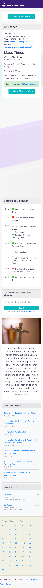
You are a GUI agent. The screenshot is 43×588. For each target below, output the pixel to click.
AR (23, 525)
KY (16, 539)
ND (30, 552)
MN (23, 543)
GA (3, 534)
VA (9, 565)
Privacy (9, 584)
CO (3, 530)
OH (3, 556)
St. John (7, 495)
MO (3, 547)
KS (9, 539)
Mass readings (29, 84)
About (28, 579)
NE (16, 547)
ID (16, 534)
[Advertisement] (21, 122)
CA (30, 525)
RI (29, 556)
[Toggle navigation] (38, 4)
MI (16, 543)
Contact (34, 579)
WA (16, 565)
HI (9, 534)
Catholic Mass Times (15, 6)
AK (9, 525)
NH (30, 547)
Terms (2, 584)
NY (16, 552)
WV (23, 565)
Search (21, 308)
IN (30, 534)
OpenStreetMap (29, 311)
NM (9, 552)
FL (30, 530)
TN (16, 561)
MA (9, 543)
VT (3, 565)
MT (9, 547)
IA (2, 539)
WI (30, 565)
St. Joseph (8, 505)
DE (16, 530)
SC (3, 561)
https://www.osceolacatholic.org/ (18, 47)
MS (30, 543)
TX (23, 561)
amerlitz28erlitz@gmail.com (21, 41)
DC (23, 530)
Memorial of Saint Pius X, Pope (17, 432)
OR (16, 556)
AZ (16, 525)
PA (23, 556)
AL (3, 525)
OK (9, 556)
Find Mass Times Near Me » (21, 17)
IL (22, 534)
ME (30, 539)
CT (9, 530)
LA (23, 539)
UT (30, 561)
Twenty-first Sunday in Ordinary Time (19, 413)
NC (23, 552)
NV (23, 547)
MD (3, 543)
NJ (3, 552)
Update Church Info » (21, 91)
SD (9, 561)
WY (3, 570)
